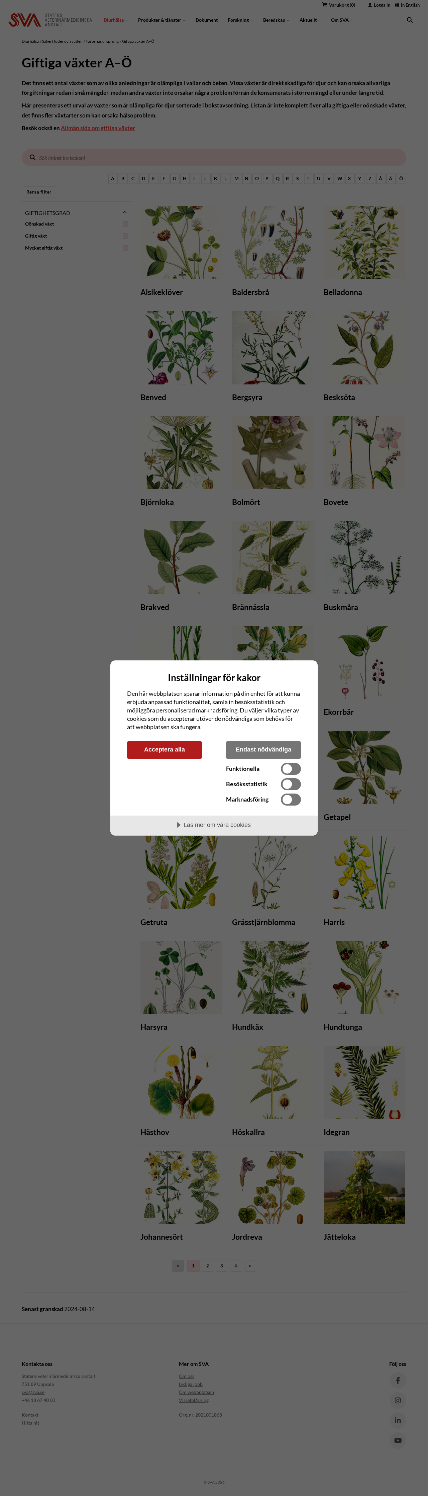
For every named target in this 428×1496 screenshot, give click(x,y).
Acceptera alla (164, 749)
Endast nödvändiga (263, 749)
